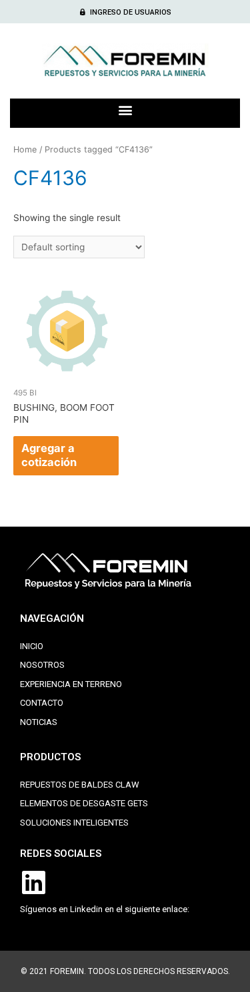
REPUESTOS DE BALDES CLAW (79, 785)
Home (25, 149)
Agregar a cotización (49, 455)
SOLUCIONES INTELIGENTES (74, 823)
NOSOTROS (42, 665)
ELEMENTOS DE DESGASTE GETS (84, 803)
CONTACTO (41, 703)
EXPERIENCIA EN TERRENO (71, 684)
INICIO (31, 646)
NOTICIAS (38, 722)
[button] (125, 12)
